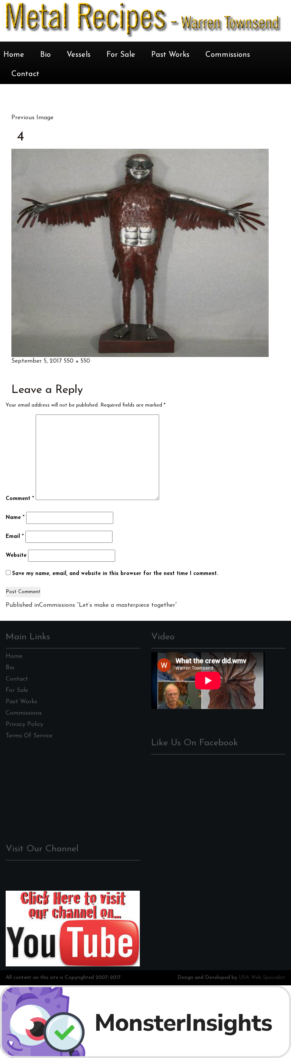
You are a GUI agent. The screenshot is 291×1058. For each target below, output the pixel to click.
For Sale (120, 55)
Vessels (79, 55)
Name (15, 517)
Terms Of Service (29, 736)
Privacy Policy (24, 724)
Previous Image (32, 118)
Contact (25, 74)
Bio (45, 55)
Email (15, 536)
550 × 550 (77, 361)
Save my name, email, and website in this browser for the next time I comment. (115, 574)
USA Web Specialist (262, 977)
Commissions (227, 55)
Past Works (170, 55)
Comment (20, 499)
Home (13, 55)
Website (16, 555)
